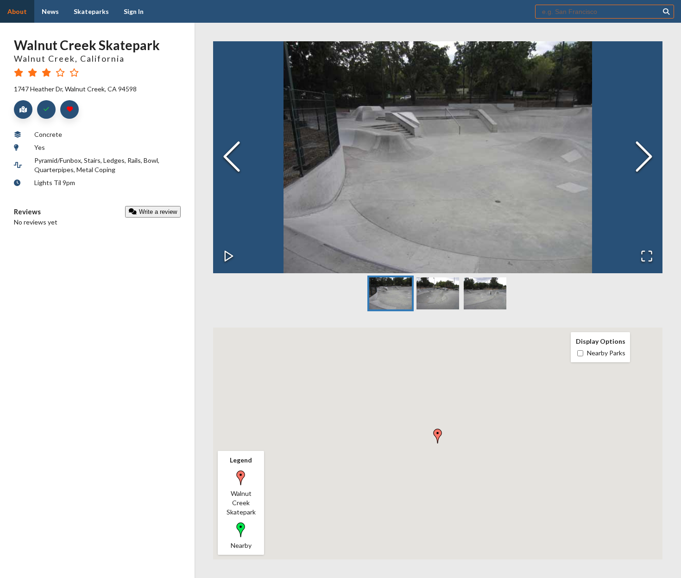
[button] (437, 157)
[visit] (46, 109)
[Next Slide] (643, 157)
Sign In (134, 11)
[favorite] (69, 109)
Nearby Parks (606, 353)
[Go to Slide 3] (485, 293)
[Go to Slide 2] (438, 293)
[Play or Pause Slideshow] (229, 256)
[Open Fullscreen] (646, 256)
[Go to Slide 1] (390, 293)
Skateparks (91, 11)
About (17, 11)
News (50, 11)
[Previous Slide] (231, 157)
